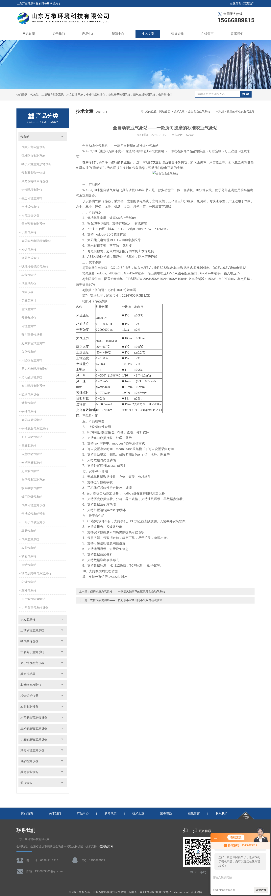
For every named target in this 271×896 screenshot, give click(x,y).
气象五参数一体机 (33, 172)
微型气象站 (28, 402)
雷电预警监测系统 (33, 223)
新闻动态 (110, 813)
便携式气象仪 (30, 206)
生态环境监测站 (31, 198)
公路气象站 (28, 351)
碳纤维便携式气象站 (34, 266)
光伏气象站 (28, 249)
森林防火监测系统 (33, 155)
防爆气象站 (28, 582)
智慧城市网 (106, 846)
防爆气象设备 (30, 394)
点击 (62, 136)
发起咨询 (261, 889)
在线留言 (235, 3)
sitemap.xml (180, 892)
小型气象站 (28, 232)
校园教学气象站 (31, 488)
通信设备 (26, 783)
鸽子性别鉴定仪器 (32, 663)
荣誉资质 (177, 33)
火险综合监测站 (31, 360)
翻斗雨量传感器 (31, 334)
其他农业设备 (29, 772)
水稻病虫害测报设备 (33, 717)
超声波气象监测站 (33, 599)
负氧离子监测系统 (32, 652)
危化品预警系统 (31, 377)
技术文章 (147, 33)
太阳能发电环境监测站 (36, 240)
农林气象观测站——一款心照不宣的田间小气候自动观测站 (126, 600)
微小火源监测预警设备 (36, 164)
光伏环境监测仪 (31, 189)
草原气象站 (28, 530)
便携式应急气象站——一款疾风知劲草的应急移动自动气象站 (127, 591)
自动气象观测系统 (33, 479)
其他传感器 (27, 674)
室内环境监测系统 (33, 385)
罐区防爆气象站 (31, 496)
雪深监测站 (28, 309)
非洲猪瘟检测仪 (30, 684)
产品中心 (88, 33)
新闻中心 (118, 33)
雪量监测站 (28, 445)
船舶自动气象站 (31, 437)
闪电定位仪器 (30, 215)
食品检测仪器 (29, 761)
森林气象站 (28, 590)
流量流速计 (28, 300)
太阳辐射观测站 (31, 420)
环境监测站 (28, 326)
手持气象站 (28, 411)
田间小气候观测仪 (33, 522)
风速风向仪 (28, 283)
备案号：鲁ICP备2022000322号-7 (150, 892)
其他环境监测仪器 (32, 750)
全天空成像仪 (30, 258)
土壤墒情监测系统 (32, 630)
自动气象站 (28, 564)
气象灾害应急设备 (33, 147)
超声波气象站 (30, 471)
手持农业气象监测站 (34, 428)
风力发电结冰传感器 (34, 181)
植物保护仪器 (29, 695)
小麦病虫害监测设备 (33, 739)
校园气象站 (28, 556)
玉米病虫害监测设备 (33, 728)
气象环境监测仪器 (33, 505)
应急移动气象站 (31, 454)
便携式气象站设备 (33, 513)
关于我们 (58, 33)
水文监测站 (27, 619)
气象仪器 (27, 292)
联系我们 (249, 3)
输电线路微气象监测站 (36, 573)
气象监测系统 (30, 539)
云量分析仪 (28, 317)
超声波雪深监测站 (33, 343)
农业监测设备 (29, 706)
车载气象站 (28, 275)
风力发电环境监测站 (34, 368)
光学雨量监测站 (31, 462)
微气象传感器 (29, 641)
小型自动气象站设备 (34, 607)
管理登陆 (196, 892)
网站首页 (28, 33)
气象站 (24, 136)
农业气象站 (28, 547)
